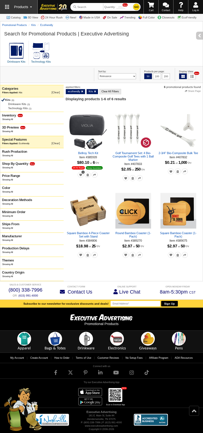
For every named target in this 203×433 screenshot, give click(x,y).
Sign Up (169, 303)
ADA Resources (184, 357)
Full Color (149, 17)
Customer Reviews (108, 357)
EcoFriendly (189, 17)
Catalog (16, 17)
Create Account (39, 357)
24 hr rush (78, 168)
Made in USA (91, 17)
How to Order (61, 357)
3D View (33, 17)
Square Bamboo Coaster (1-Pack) (178, 234)
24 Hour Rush (54, 17)
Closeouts (168, 17)
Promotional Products (14, 25)
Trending (129, 17)
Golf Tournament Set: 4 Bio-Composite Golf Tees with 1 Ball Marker (133, 156)
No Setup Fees (134, 357)
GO (136, 7)
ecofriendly (46, 25)
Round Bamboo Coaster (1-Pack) (133, 234)
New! (73, 17)
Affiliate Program (158, 357)
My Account (17, 357)
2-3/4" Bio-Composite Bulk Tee (178, 153)
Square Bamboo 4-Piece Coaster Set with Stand (88, 234)
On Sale (112, 17)
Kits (33, 25)
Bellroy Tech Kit (88, 153)
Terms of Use (83, 357)
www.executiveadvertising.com (101, 425)
